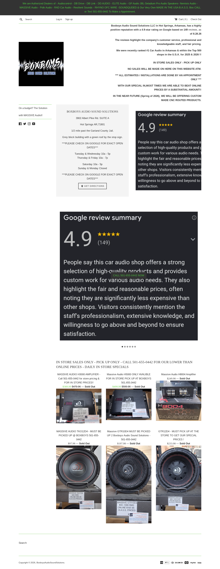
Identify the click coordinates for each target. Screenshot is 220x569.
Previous (62, 276)
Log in (59, 19)
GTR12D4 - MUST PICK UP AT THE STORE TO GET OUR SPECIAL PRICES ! (178, 435)
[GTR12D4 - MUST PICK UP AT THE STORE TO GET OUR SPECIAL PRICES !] (178, 478)
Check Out (196, 19)
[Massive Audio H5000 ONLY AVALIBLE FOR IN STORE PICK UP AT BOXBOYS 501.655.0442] (128, 404)
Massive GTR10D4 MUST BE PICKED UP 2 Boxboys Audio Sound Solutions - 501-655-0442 (128, 435)
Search (23, 542)
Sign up (69, 19)
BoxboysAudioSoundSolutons (50, 563)
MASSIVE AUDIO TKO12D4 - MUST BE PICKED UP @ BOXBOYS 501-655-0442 (78, 435)
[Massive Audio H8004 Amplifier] (178, 401)
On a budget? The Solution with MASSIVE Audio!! (33, 112)
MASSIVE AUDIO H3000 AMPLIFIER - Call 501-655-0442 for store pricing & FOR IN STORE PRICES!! (78, 378)
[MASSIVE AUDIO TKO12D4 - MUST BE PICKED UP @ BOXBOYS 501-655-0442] (78, 477)
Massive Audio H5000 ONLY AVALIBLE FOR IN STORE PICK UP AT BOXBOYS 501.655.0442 (128, 378)
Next (195, 276)
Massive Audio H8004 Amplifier (178, 374)
